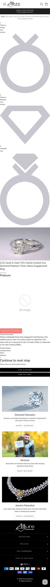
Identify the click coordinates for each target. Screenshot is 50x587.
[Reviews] (25, 444)
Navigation (24, 537)
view (1, 30)
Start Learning (25, 426)
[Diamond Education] (25, 399)
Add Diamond (25, 370)
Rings (3, 16)
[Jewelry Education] (25, 489)
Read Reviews (25, 471)
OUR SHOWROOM (24, 551)
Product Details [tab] (5, 348)
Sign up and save (24, 558)
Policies (24, 544)
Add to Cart (25, 374)
